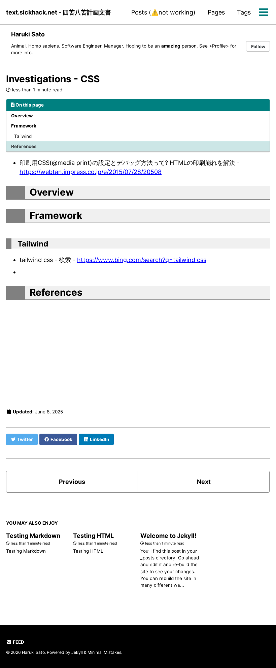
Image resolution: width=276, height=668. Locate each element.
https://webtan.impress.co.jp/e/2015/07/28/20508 (91, 171)
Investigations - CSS (53, 79)
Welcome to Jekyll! (168, 535)
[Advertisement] (138, 352)
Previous (72, 481)
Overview (22, 115)
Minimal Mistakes (104, 652)
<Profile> (219, 46)
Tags (244, 12)
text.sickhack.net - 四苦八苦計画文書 (58, 12)
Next (204, 481)
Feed (18, 642)
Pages (216, 12)
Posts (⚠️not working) (163, 12)
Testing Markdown (33, 535)
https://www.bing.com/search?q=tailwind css (141, 259)
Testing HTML (93, 535)
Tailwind (23, 136)
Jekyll (77, 652)
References (24, 146)
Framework (23, 125)
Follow (258, 46)
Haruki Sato (28, 34)
